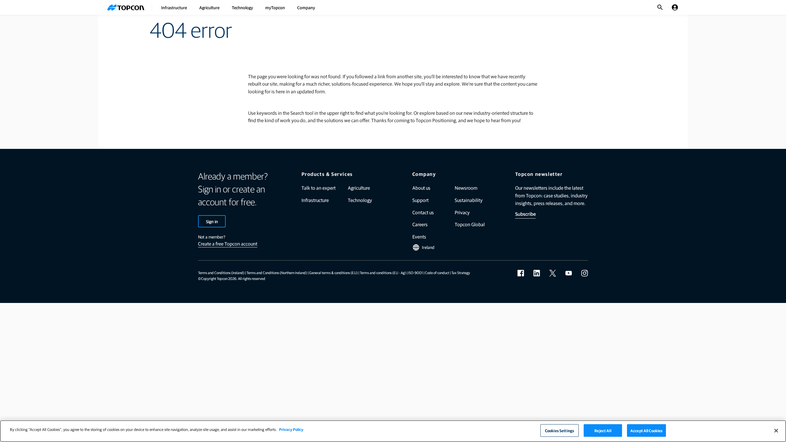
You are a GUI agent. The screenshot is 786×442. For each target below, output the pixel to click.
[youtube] (568, 273)
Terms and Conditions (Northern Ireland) (277, 272)
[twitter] (552, 273)
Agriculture (209, 7)
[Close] (776, 430)
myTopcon (275, 7)
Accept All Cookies (646, 430)
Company (306, 7)
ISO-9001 (415, 272)
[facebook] (520, 273)
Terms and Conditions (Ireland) (221, 272)
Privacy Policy (291, 429)
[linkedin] (536, 273)
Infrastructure (174, 7)
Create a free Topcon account (227, 243)
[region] (393, 431)
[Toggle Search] (660, 7)
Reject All (602, 430)
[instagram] (584, 273)
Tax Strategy (460, 272)
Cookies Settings (559, 430)
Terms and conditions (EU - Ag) (383, 272)
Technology (242, 7)
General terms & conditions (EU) (333, 272)
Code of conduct (437, 272)
